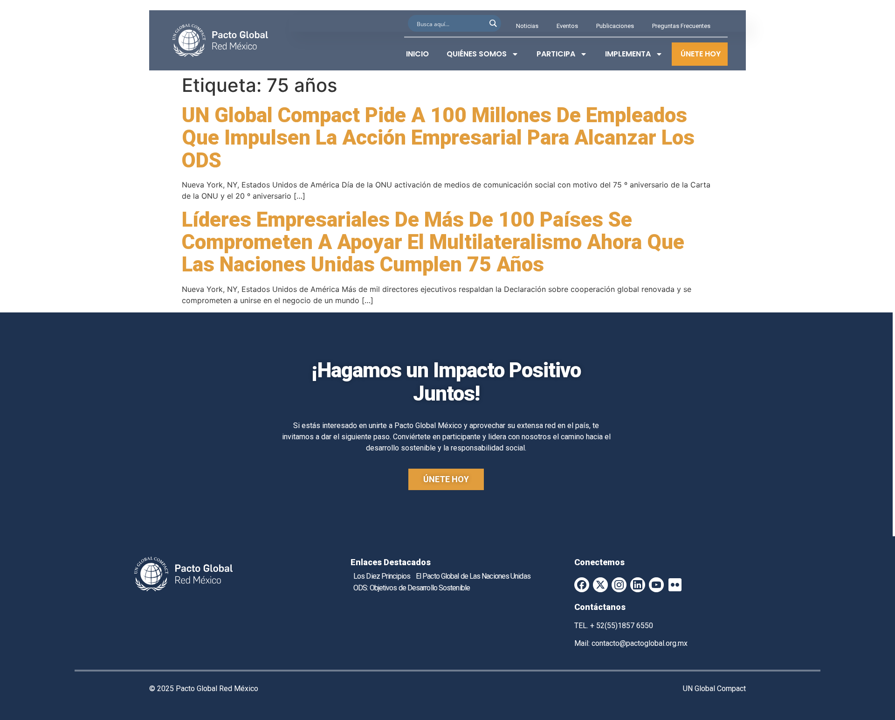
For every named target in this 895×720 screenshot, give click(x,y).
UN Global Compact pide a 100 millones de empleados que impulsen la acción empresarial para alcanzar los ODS (438, 138)
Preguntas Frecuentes (681, 25)
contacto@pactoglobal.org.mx (640, 643)
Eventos (567, 25)
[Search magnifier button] (492, 23)
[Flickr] (675, 584)
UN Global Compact (714, 688)
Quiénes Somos (477, 53)
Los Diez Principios (381, 576)
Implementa (628, 53)
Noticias (527, 25)
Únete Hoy (701, 53)
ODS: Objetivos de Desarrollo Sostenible (411, 587)
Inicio (417, 53)
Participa (556, 53)
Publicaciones (615, 25)
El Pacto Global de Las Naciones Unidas (473, 576)
